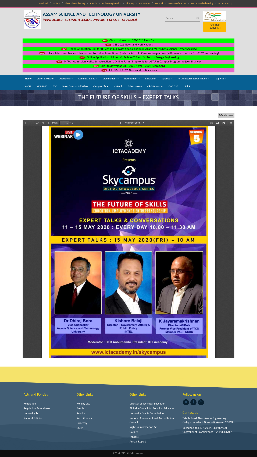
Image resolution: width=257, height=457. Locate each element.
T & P (187, 86)
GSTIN (80, 428)
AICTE (28, 86)
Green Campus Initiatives (75, 86)
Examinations (109, 79)
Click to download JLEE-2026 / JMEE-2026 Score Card (132, 66)
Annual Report (138, 441)
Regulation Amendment (37, 408)
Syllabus (166, 79)
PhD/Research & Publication (193, 79)
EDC (55, 86)
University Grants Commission (147, 413)
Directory (82, 423)
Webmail (159, 3)
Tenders (134, 437)
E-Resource (134, 86)
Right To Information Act (143, 427)
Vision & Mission (45, 79)
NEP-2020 (42, 86)
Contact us (144, 3)
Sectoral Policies (33, 418)
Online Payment (215, 27)
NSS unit (118, 86)
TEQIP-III (219, 79)
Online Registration (111, 3)
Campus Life (100, 86)
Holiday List (83, 403)
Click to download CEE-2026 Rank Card (132, 40)
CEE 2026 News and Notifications (132, 44)
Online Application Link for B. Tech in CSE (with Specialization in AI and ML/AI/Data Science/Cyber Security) (132, 49)
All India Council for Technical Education (152, 408)
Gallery (56, 3)
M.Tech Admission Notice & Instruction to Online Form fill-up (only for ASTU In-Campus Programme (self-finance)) (132, 61)
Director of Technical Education (147, 403)
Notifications (131, 79)
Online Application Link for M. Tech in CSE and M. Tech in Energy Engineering (132, 57)
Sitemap (130, 3)
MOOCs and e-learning (202, 3)
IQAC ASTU (174, 86)
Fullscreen (227, 115)
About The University (75, 3)
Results (93, 3)
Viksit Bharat (154, 86)
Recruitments (84, 418)
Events (80, 408)
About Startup (225, 3)
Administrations (86, 79)
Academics (65, 79)
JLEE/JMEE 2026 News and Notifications (132, 70)
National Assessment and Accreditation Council (152, 420)
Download (43, 3)
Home (28, 79)
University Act (31, 413)
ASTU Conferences (177, 3)
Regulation (150, 79)
